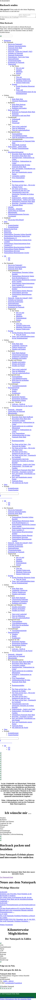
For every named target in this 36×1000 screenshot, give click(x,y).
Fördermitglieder (21, 318)
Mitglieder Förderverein (23, 81)
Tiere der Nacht (21, 334)
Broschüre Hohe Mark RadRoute (22, 154)
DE (5, 256)
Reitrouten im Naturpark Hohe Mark (23, 112)
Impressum (7, 231)
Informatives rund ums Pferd (21, 115)
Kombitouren (16, 393)
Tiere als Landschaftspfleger (21, 130)
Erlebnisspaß (16, 119)
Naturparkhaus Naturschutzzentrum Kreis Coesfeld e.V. (23, 284)
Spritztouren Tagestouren (20, 356)
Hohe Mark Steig (17, 99)
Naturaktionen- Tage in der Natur (18, 57)
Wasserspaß (15, 123)
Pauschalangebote (13, 387)
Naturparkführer (17, 134)
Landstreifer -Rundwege (19, 345)
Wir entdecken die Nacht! (20, 483)
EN (9, 258)
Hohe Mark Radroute (19, 104)
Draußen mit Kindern (19, 362)
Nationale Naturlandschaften (17, 46)
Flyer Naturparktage (18, 178)
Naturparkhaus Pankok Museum (14, 249)
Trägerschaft (12, 64)
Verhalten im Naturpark (15, 53)
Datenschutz (8, 232)
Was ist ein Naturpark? (15, 44)
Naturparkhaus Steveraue (12, 251)
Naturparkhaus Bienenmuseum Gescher (16, 253)
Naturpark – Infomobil (15, 209)
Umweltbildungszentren (19, 135)
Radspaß (15, 121)
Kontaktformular (13, 227)
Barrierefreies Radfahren (20, 398)
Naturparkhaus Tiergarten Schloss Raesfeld (17, 234)
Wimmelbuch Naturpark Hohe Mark (23, 201)
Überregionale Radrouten (20, 355)
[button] (15, 999)
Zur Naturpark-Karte (6, 877)
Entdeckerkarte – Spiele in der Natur (23, 199)
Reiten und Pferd (13, 110)
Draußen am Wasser (18, 366)
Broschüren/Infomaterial (15, 152)
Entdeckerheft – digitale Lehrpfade (23, 198)
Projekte (14, 84)
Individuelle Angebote (19, 145)
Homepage (7, 40)
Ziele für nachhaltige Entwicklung (23, 137)
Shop (5, 221)
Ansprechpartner (13, 225)
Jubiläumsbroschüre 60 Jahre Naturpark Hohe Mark (21, 166)
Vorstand (19, 70)
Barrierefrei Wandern (18, 397)
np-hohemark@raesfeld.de (13, 983)
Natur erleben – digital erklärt (17, 146)
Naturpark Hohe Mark (15, 48)
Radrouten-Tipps (17, 106)
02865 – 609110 (8, 981)
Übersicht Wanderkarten (19, 101)
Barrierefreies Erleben (19, 400)
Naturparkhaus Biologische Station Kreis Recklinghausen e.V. (17, 237)
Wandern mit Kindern (19, 349)
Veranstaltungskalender (19, 386)
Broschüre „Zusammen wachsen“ (22, 203)
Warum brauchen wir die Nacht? (22, 406)
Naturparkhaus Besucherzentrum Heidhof (17, 247)
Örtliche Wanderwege (19, 347)
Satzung (18, 73)
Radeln (14, 391)
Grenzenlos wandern (18, 176)
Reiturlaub (15, 114)
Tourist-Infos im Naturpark (16, 210)
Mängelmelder (12, 212)
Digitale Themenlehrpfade (20, 148)
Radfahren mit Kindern (19, 108)
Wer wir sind (20, 68)
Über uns (19, 77)
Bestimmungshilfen (18, 181)
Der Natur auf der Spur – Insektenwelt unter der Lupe (21, 189)
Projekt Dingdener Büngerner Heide (23, 333)
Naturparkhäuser (13, 50)
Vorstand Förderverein (23, 79)
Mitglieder (19, 71)
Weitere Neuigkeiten (6, 925)
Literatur (10, 207)
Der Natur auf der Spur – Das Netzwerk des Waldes (21, 445)
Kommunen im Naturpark (16, 62)
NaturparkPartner (13, 59)
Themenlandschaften (14, 60)
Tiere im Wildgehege (18, 128)
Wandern (15, 389)
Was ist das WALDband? (16, 220)
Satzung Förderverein (23, 82)
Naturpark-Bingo (17, 205)
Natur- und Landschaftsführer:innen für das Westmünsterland (26, 91)
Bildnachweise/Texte (10, 229)
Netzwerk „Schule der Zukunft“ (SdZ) (20, 51)
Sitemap (2, 997)
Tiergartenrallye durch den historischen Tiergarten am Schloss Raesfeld (23, 194)
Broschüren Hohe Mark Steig (21, 156)
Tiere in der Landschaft (19, 126)
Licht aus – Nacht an (18, 404)
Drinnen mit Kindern (18, 364)
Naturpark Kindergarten (15, 55)
